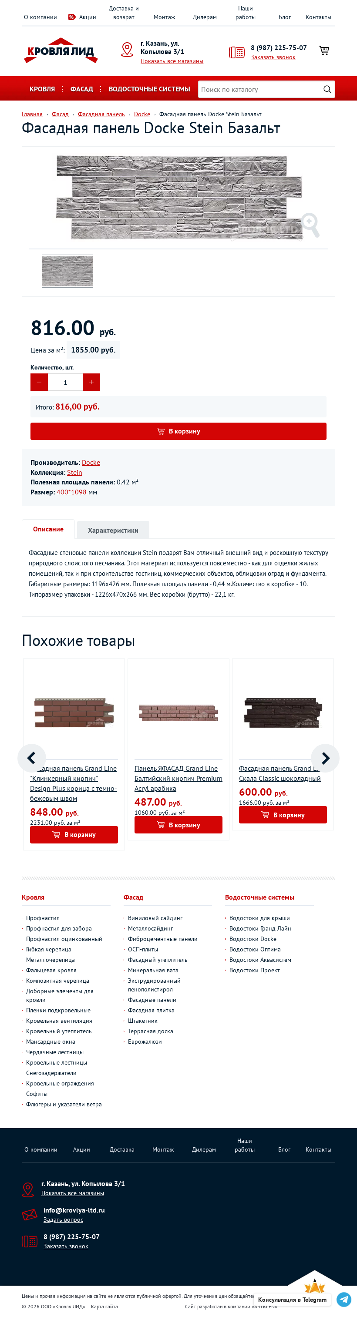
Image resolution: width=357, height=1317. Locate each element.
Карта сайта (104, 1306)
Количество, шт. (52, 367)
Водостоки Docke (252, 939)
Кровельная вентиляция (59, 1021)
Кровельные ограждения (60, 1083)
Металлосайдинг (150, 928)
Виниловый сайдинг (155, 918)
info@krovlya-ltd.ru (74, 1210)
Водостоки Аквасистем (260, 960)
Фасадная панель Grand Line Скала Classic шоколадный (282, 773)
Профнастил (43, 918)
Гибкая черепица (48, 949)
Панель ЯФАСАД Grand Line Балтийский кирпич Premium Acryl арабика (178, 778)
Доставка (122, 1149)
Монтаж (164, 17)
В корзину (184, 431)
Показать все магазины (172, 61)
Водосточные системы (149, 88)
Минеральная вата (153, 970)
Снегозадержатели (51, 1073)
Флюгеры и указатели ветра (64, 1104)
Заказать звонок (273, 57)
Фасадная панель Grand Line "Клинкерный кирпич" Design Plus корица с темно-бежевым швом (73, 783)
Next (325, 758)
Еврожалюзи (145, 1041)
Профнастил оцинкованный (64, 939)
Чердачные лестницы (55, 1052)
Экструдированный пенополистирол (154, 985)
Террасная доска (150, 1031)
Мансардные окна (50, 1041)
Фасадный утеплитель (158, 960)
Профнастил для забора (59, 928)
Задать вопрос (63, 1219)
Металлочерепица (50, 960)
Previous (31, 758)
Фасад (82, 88)
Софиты (36, 1094)
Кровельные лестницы (56, 1062)
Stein (74, 472)
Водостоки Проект (254, 970)
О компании (40, 17)
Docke (91, 462)
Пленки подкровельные (58, 1010)
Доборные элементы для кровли (60, 995)
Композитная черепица (57, 980)
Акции (87, 17)
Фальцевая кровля (51, 970)
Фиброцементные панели (163, 939)
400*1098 (72, 491)
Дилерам (205, 17)
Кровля (42, 88)
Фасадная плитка (151, 1010)
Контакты (318, 17)
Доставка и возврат (124, 12)
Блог (285, 17)
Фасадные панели (152, 1000)
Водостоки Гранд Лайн (260, 928)
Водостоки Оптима (255, 949)
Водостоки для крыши (259, 918)
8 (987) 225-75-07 (279, 47)
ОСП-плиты (143, 949)
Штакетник (143, 1021)
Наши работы (246, 12)
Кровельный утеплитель (59, 1031)
